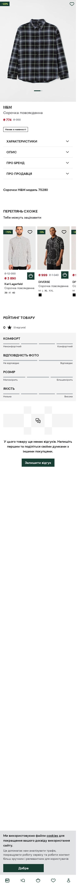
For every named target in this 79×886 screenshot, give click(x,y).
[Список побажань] (53, 880)
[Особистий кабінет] (69, 880)
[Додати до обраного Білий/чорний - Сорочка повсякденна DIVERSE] (64, 232)
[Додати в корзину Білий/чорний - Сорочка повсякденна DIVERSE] (64, 275)
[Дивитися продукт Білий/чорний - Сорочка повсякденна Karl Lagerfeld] (19, 248)
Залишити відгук (38, 462)
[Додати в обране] (72, 4)
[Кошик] (38, 880)
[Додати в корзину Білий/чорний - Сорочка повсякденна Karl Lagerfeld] (30, 276)
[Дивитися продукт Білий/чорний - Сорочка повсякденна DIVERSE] (53, 248)
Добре (23, 868)
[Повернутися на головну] (7, 880)
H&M (7, 107)
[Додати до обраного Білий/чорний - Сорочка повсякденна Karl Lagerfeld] (30, 232)
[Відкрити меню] (23, 880)
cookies (52, 835)
